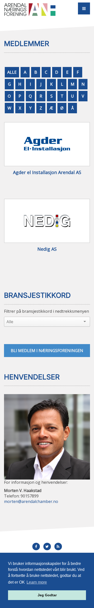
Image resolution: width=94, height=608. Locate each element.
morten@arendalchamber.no (31, 501)
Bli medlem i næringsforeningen (47, 350)
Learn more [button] (37, 582)
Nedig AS (47, 249)
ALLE (12, 72)
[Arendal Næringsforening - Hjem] (30, 9)
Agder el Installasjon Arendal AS (47, 172)
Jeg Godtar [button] (47, 595)
